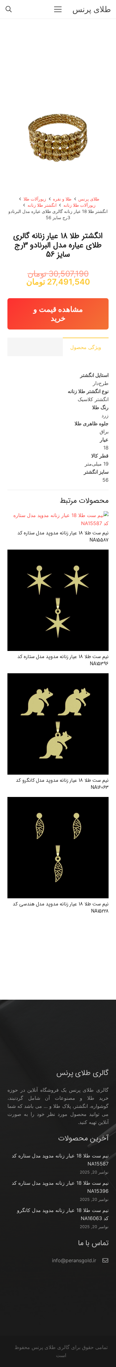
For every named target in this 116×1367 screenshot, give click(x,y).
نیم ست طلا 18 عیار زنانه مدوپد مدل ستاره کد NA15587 (63, 536)
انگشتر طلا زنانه (42, 205)
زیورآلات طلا (35, 198)
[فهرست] (58, 9)
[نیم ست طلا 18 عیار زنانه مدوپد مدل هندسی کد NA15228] (58, 801)
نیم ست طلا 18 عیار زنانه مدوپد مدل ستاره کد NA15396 (63, 660)
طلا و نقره (62, 198)
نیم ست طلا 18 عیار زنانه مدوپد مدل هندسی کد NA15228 (61, 907)
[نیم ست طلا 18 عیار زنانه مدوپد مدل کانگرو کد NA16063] (58, 677)
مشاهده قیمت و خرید (58, 314)
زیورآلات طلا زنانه (79, 205)
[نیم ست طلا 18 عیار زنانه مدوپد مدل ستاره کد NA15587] (58, 515)
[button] (8, 9)
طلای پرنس (88, 198)
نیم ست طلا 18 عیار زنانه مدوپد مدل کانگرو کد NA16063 (62, 783)
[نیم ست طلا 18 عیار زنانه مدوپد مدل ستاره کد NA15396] (58, 554)
